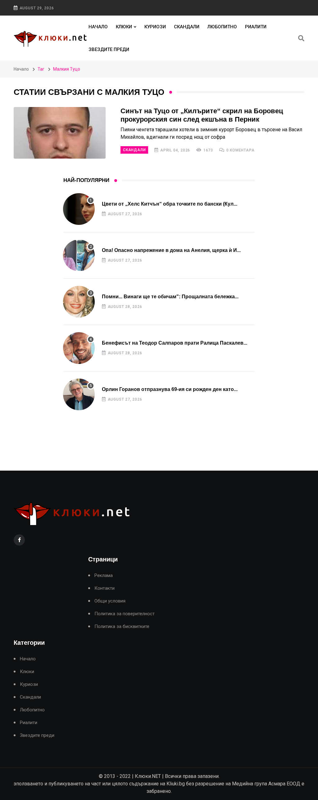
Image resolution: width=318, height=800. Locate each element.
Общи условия (109, 601)
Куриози (155, 27)
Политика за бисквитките (121, 626)
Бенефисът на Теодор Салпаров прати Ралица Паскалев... (174, 343)
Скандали (186, 27)
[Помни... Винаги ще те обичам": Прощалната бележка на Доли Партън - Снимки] (78, 301)
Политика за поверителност (124, 614)
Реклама (103, 575)
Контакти (104, 588)
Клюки (124, 27)
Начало (98, 27)
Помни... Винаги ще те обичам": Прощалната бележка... (170, 296)
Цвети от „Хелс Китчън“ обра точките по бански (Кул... (169, 204)
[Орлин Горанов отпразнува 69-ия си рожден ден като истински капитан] (78, 394)
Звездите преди (109, 49)
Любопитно (222, 27)
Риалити (255, 27)
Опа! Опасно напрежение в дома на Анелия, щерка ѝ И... (171, 250)
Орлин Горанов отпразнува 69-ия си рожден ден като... (170, 389)
